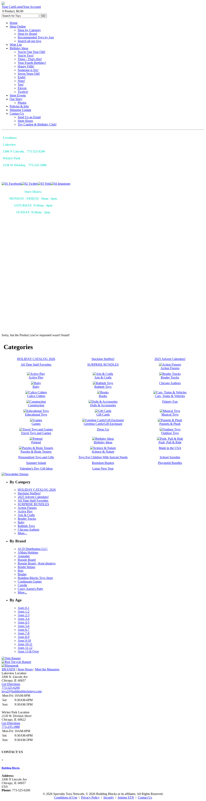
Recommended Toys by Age (36, 37)
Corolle (22, 585)
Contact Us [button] (145, 797)
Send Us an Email (29, 117)
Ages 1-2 (23, 611)
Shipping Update (20, 110)
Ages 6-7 (23, 629)
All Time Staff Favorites (33, 500)
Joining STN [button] (126, 797)
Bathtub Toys (26, 526)
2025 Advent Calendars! (33, 497)
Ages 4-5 (23, 622)
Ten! (21, 84)
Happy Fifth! (26, 66)
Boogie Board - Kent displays (37, 563)
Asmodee (24, 556)
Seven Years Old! (29, 73)
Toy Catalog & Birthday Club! (37, 124)
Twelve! (23, 91)
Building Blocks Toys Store (35, 578)
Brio (20, 570)
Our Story (16, 99)
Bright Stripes (26, 567)
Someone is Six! (28, 70)
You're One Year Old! (31, 52)
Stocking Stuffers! (29, 493)
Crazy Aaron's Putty (30, 588)
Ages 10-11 (25, 644)
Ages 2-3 (23, 615)
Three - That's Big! (30, 59)
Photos (22, 102)
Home (14, 23)
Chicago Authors (28, 529)
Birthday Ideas (19, 48)
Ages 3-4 (23, 618)
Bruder (22, 574)
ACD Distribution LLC (33, 549)
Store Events (18, 95)
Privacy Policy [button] (90, 797)
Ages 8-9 (23, 637)
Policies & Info (19, 106)
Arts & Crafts (26, 515)
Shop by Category (29, 30)
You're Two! (26, 55)
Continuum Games (30, 581)
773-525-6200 (11, 687)
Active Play (25, 511)
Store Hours (25, 120)
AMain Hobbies (28, 552)
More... (22, 533)
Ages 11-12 (25, 648)
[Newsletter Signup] (15, 474)
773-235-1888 (11, 726)
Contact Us (17, 113)
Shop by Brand (27, 33)
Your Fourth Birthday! (32, 62)
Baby (21, 522)
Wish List (16, 44)
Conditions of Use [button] (65, 797)
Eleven (22, 88)
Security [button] (108, 797)
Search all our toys (29, 41)
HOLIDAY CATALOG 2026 (37, 489)
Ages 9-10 (24, 640)
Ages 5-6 (23, 626)
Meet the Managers (47, 669)
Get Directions (11, 684)
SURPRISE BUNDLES (33, 504)
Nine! (21, 81)
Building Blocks (11, 767)
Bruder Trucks (27, 518)
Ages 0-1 (23, 608)
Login (19, 6)
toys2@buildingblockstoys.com (22, 691)
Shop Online (18, 26)
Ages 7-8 (23, 633)
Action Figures (27, 507)
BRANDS (8, 669)
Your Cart (8, 6)
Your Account (32, 6)
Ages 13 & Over (28, 651)
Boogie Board (27, 559)
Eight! (22, 77)
